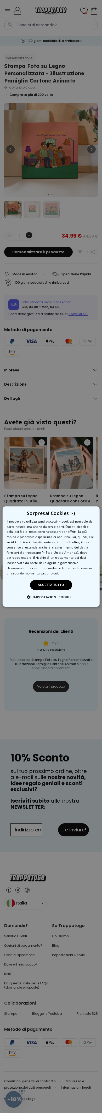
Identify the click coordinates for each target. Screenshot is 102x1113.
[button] (51, 597)
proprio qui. (50, 573)
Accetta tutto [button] (51, 585)
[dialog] (51, 556)
